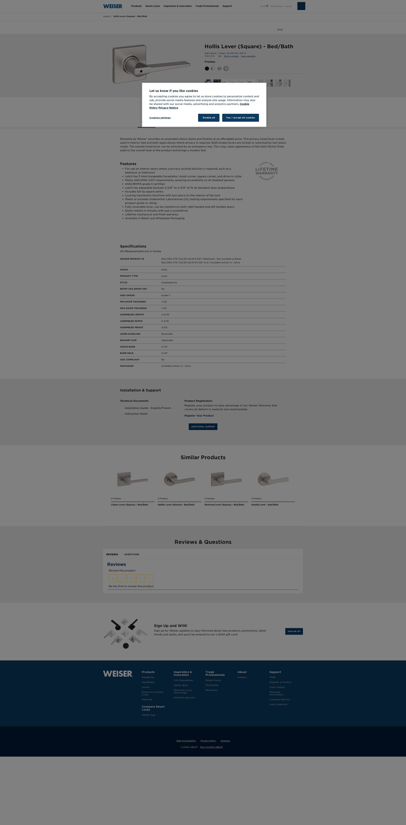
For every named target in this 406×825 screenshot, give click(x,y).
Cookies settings (159, 117)
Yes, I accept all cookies (240, 117)
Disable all (209, 117)
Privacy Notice (168, 107)
